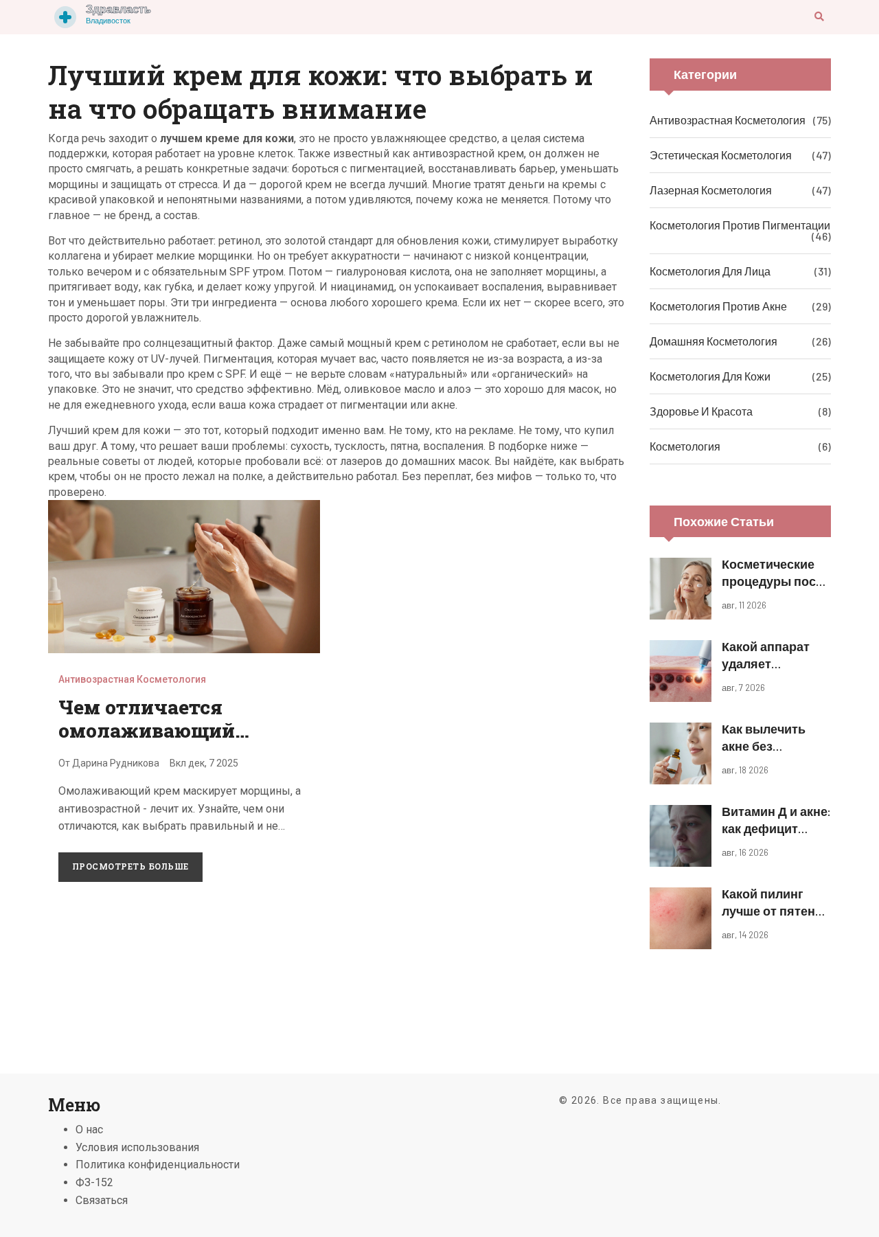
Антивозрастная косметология (132, 679)
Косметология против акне (718, 306)
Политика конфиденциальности (158, 1164)
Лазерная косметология (711, 189)
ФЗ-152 (94, 1182)
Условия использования (137, 1147)
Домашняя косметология (713, 341)
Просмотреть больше (130, 866)
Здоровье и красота (701, 411)
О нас (89, 1129)
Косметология (685, 446)
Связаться (102, 1200)
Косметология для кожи (710, 376)
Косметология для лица (710, 270)
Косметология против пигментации (740, 224)
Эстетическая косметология (721, 154)
